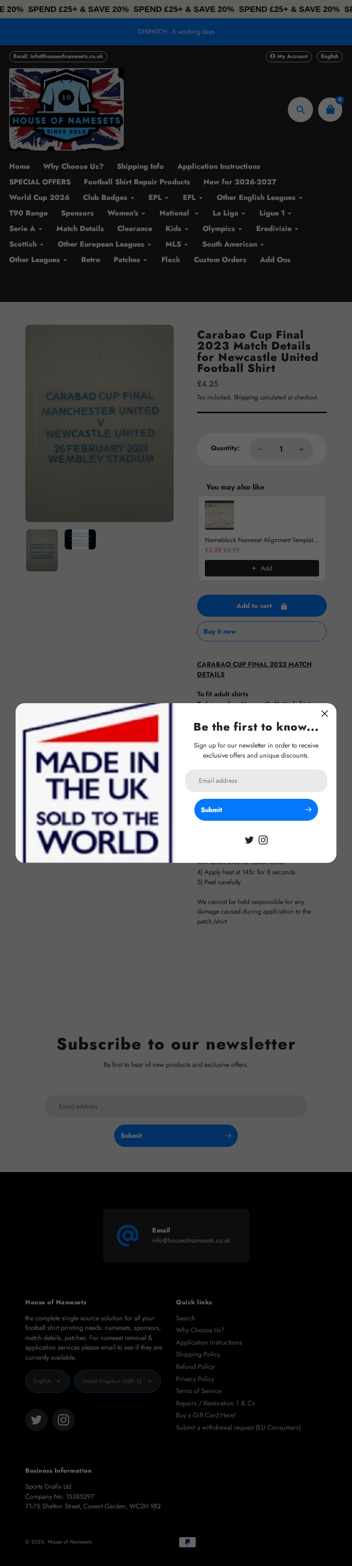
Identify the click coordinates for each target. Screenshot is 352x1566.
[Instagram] (263, 839)
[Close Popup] (324, 713)
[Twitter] (249, 839)
